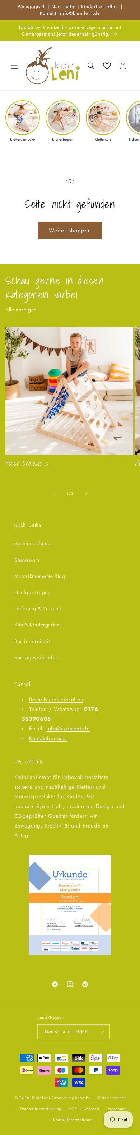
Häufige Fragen (32, 592)
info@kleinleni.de (68, 729)
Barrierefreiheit (32, 641)
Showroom (26, 560)
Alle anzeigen (21, 309)
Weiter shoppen (70, 230)
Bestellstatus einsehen (56, 699)
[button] (14, 66)
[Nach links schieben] (54, 494)
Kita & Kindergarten (37, 624)
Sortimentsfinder (33, 543)
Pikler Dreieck (23, 464)
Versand (91, 1109)
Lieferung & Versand (37, 608)
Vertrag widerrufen (36, 657)
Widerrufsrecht (111, 1097)
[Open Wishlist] (107, 66)
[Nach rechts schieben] (86, 494)
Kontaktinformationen (73, 1119)
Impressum (116, 1109)
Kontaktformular (48, 738)
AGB (73, 1109)
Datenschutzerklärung (40, 1109)
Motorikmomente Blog (39, 576)
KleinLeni (41, 1097)
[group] (22, 121)
